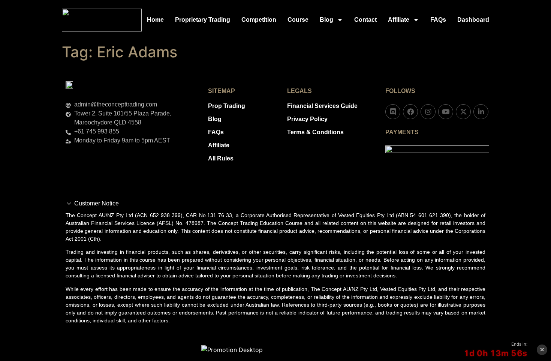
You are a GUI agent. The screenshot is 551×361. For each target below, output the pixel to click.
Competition (258, 19)
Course (297, 19)
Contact (365, 19)
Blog (326, 19)
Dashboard (473, 19)
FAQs (438, 19)
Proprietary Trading (202, 19)
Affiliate (398, 19)
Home (155, 19)
